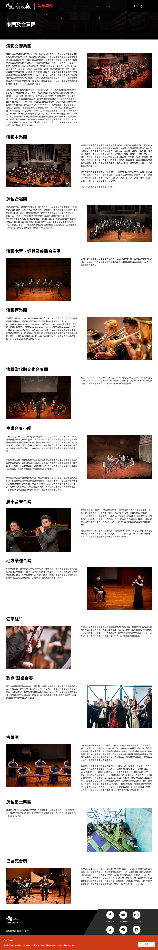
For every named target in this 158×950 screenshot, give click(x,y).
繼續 (146, 944)
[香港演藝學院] (18, 6)
